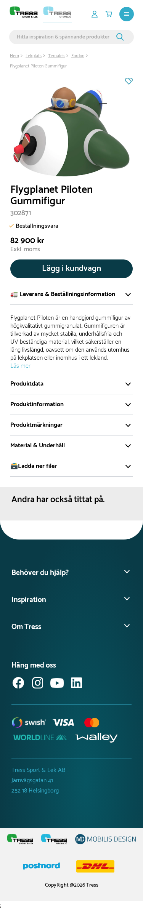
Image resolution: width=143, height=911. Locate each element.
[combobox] (65, 37)
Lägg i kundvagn (71, 268)
